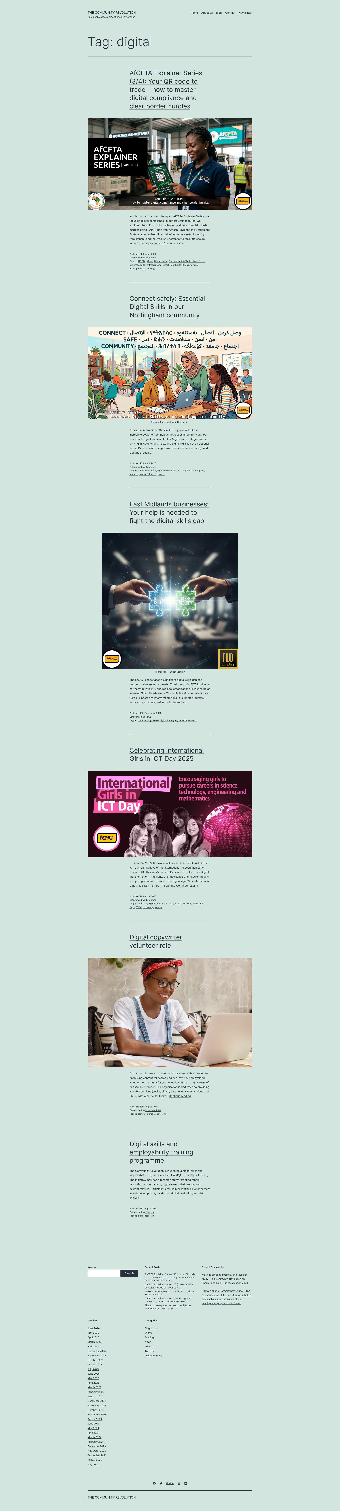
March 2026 (94, 1341)
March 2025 (94, 1387)
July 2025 (93, 1369)
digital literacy (164, 470)
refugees (133, 474)
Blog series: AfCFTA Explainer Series (187, 261)
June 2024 (94, 1423)
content (141, 1113)
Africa (150, 261)
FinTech (165, 265)
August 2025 (95, 1364)
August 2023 (95, 1459)
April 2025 (93, 1382)
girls (175, 470)
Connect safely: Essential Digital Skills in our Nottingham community (167, 306)
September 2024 (97, 1414)
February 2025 (96, 1392)
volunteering (160, 1113)
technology (149, 268)
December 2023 (97, 1446)
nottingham (198, 470)
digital (142, 265)
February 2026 (96, 1346)
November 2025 (97, 1355)
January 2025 (95, 1396)
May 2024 (93, 1428)
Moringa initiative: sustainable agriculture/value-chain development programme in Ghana (227, 1299)
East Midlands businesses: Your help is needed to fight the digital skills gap (169, 512)
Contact (230, 12)
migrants (187, 470)
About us (207, 12)
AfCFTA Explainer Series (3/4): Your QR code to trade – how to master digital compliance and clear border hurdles (165, 89)
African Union (160, 261)
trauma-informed (147, 474)
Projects (149, 1212)
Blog (219, 12)
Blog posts (150, 257)
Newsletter (245, 12)
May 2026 (93, 1332)
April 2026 (93, 1337)
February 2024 (96, 1441)
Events (148, 1332)
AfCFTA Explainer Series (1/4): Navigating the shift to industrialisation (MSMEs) (168, 1300)
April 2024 (93, 1432)
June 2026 (94, 1328)
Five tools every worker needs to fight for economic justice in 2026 (168, 1307)
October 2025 (95, 1360)
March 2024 (94, 1437)
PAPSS (182, 265)
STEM (139, 907)
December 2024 (97, 1401)
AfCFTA (141, 261)
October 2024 (96, 1410)
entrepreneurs (154, 265)
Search (92, 1267)
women (161, 474)
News (148, 716)
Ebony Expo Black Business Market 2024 (225, 1283)
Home (194, 12)
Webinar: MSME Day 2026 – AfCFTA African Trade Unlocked (169, 1293)
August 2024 (95, 1419)
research (192, 720)
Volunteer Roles (153, 1110)
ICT (180, 470)
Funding (149, 1337)
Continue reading (174, 243)
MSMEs (174, 265)
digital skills (181, 720)
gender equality (163, 903)
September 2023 (97, 1455)
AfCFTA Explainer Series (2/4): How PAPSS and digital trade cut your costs (169, 1286)
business (133, 265)
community (143, 470)
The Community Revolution (112, 12)
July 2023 (93, 1464)
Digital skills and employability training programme (161, 1152)
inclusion (187, 903)
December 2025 (97, 1351)
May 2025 (93, 1378)
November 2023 (97, 1450)
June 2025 (94, 1373)
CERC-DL (142, 903)
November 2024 (97, 1405)
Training (149, 1351)
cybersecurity (144, 720)
